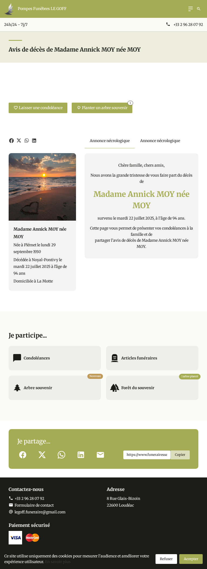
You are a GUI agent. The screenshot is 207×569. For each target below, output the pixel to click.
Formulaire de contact (34, 505)
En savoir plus (58, 561)
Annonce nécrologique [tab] (110, 140)
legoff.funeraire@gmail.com (40, 512)
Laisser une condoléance (41, 107)
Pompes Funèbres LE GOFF (42, 8)
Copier (180, 455)
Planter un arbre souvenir (106, 106)
